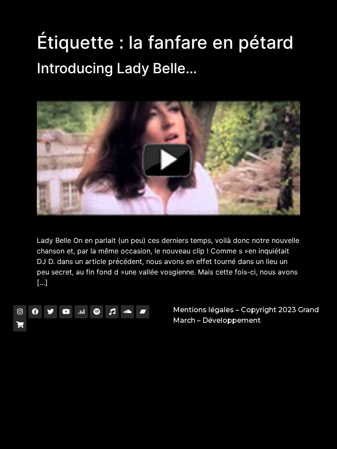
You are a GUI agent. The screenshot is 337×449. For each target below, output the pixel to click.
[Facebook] (35, 311)
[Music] (111, 311)
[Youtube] (65, 311)
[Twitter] (50, 311)
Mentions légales (203, 310)
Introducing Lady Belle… (117, 68)
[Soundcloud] (127, 311)
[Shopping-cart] (19, 324)
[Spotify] (96, 311)
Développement (231, 320)
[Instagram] (19, 311)
